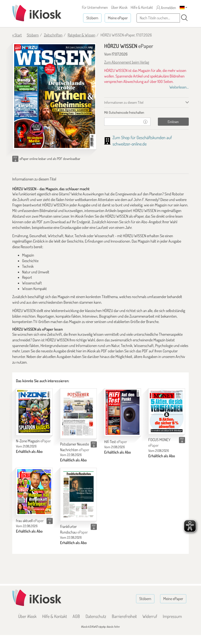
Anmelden (168, 7)
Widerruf (149, 616)
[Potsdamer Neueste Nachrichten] (78, 413)
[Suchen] (184, 17)
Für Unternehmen (95, 7)
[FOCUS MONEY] (166, 411)
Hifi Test (115, 441)
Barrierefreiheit (124, 616)
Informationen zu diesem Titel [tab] (123, 102)
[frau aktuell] (34, 491)
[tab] (146, 112)
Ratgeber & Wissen (81, 35)
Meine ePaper (118, 17)
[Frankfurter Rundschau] (78, 494)
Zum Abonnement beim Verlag (126, 62)
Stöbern (92, 17)
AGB (76, 616)
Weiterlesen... (179, 87)
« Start (17, 35)
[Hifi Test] (122, 412)
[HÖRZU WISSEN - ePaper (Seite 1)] (55, 96)
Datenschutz (96, 616)
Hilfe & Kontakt (142, 7)
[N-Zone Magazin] (34, 412)
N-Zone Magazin (33, 440)
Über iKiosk (119, 7)
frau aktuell (30, 520)
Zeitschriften (53, 35)
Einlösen (173, 122)
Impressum (172, 616)
